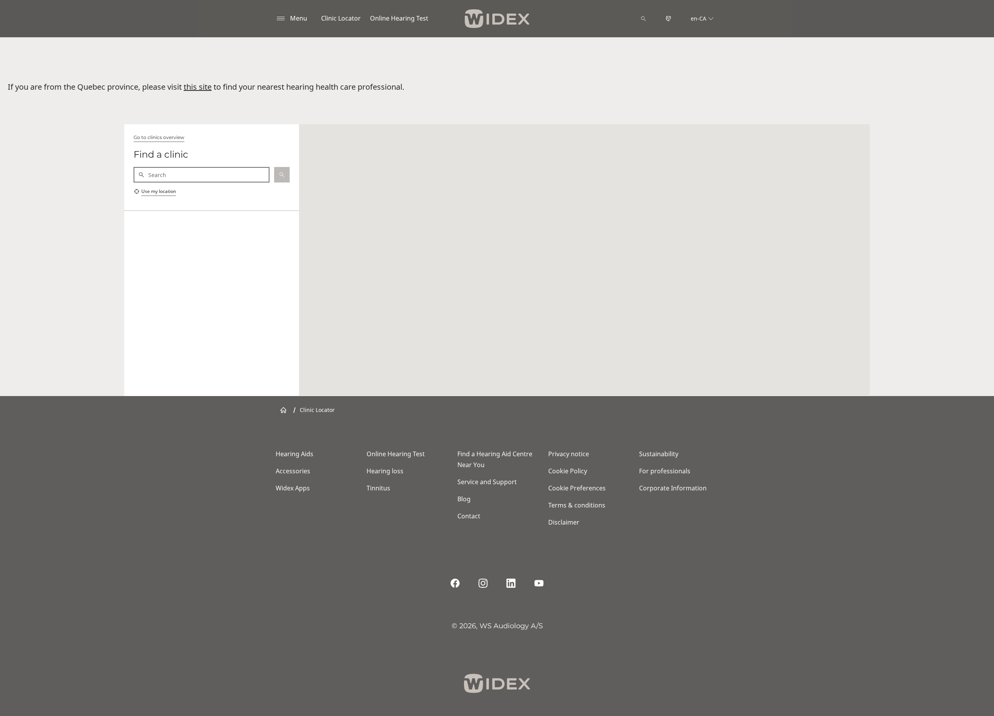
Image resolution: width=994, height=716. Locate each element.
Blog (464, 499)
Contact (468, 516)
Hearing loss (385, 471)
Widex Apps (293, 488)
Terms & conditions (576, 505)
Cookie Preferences (577, 488)
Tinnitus (378, 488)
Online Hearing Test (399, 18)
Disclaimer (563, 522)
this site (198, 87)
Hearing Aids (294, 454)
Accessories (293, 471)
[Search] (643, 18)
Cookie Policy (567, 471)
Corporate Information (673, 488)
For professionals (664, 471)
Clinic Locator (341, 18)
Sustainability (658, 454)
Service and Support (487, 482)
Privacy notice (568, 454)
